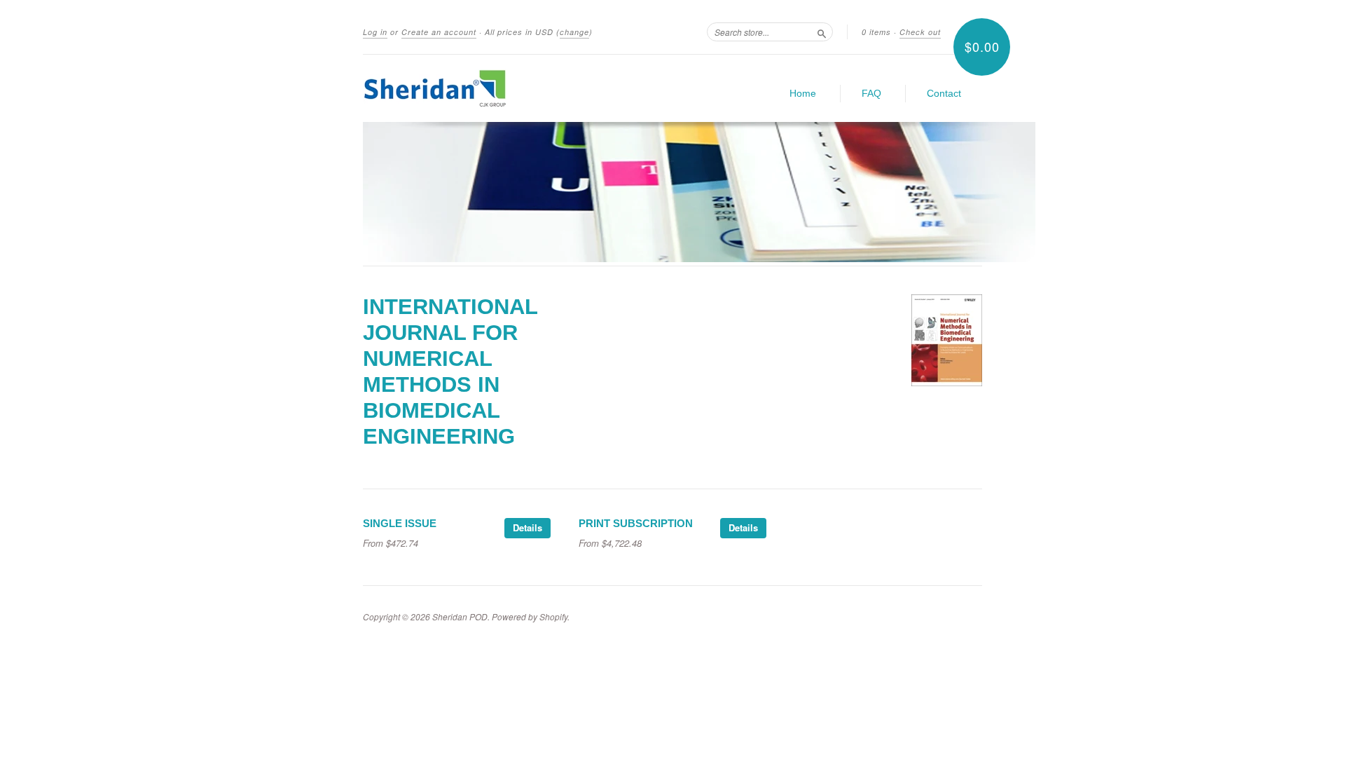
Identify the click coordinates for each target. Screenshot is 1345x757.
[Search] (822, 31)
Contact (944, 93)
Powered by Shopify (529, 616)
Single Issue (399, 523)
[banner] (492, 88)
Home (802, 93)
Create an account (438, 32)
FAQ (871, 93)
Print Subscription (636, 523)
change (574, 32)
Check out (920, 32)
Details (527, 527)
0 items (876, 32)
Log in (375, 32)
